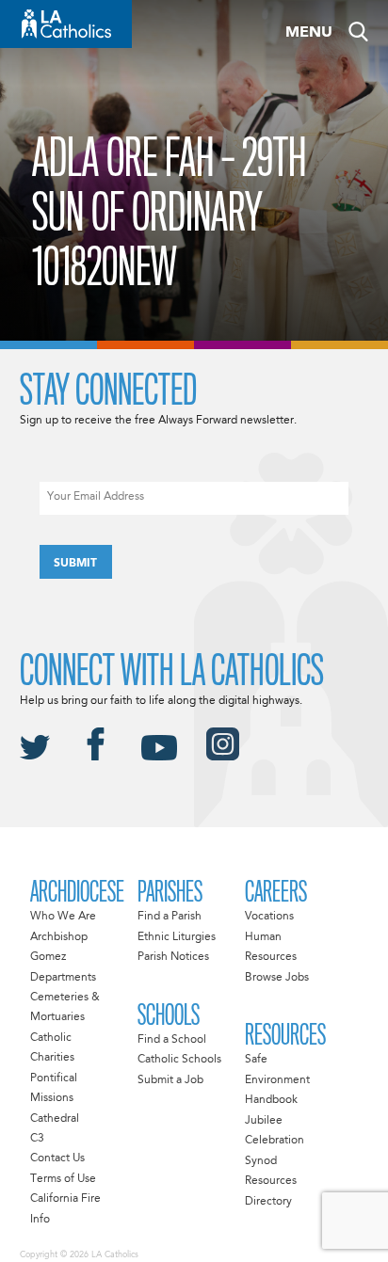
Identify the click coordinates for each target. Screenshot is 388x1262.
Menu (308, 32)
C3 (37, 1138)
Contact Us (57, 1158)
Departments (63, 977)
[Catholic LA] (66, 24)
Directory (268, 1201)
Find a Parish (169, 916)
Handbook (271, 1100)
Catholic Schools (179, 1059)
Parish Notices (173, 957)
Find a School (171, 1040)
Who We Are (63, 916)
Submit (75, 563)
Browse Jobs (277, 977)
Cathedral (54, 1119)
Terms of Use (63, 1179)
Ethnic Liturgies (176, 937)
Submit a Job (170, 1080)
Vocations (269, 916)
